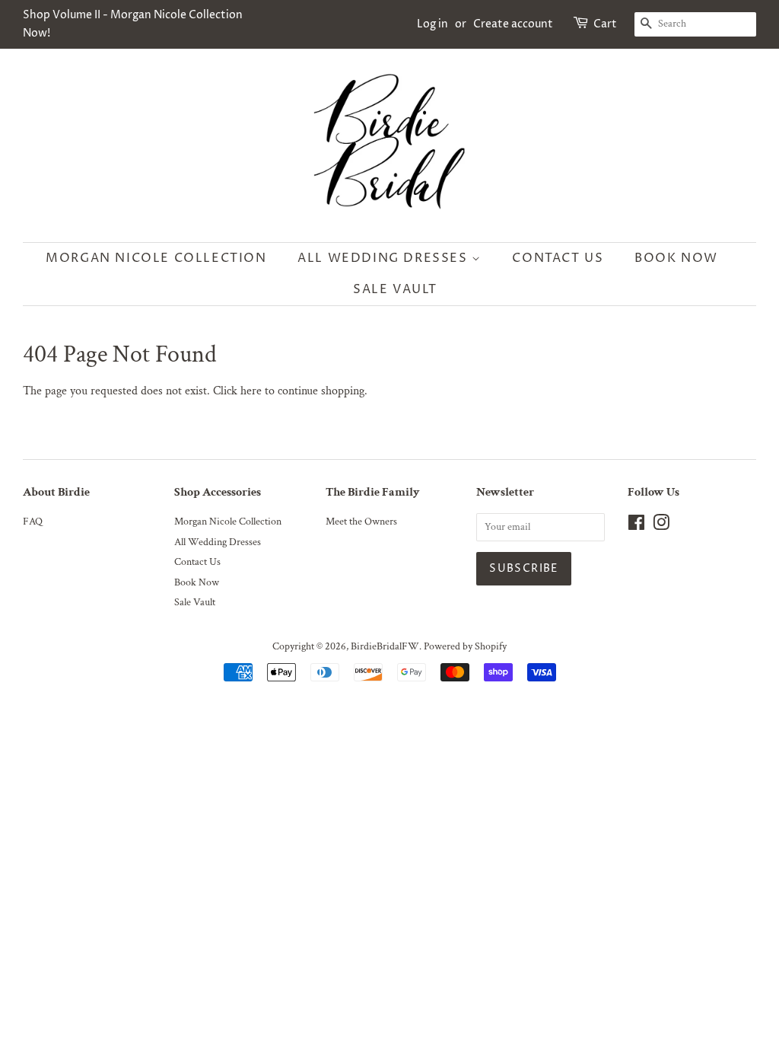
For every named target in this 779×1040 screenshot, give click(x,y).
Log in (432, 24)
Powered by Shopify (465, 646)
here (251, 391)
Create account (513, 24)
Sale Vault (395, 289)
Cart (605, 24)
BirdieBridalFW (385, 646)
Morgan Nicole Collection (156, 258)
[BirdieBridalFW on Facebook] (636, 526)
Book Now (676, 258)
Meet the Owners (361, 521)
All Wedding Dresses (384, 258)
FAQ (33, 521)
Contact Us (557, 258)
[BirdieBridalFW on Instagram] (661, 526)
